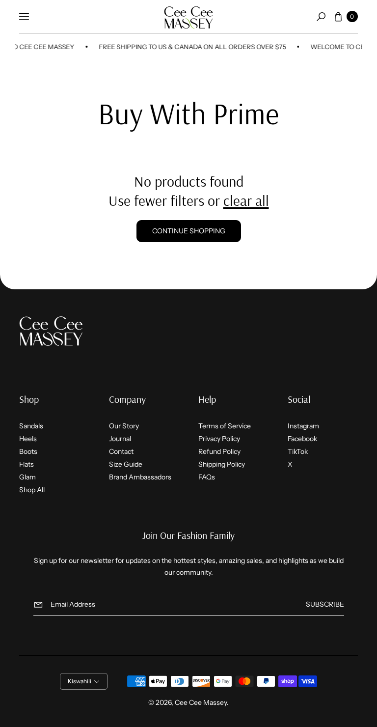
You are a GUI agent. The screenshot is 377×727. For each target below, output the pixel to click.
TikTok (298, 451)
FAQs (206, 477)
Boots (28, 451)
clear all (246, 200)
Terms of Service (224, 425)
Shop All (32, 489)
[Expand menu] (24, 17)
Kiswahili (79, 681)
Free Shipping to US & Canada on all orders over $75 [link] (189, 47)
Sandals (31, 425)
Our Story (124, 425)
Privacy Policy (219, 438)
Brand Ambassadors (140, 477)
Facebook (302, 438)
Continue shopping (188, 230)
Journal (120, 438)
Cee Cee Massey (201, 702)
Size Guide (125, 464)
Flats (26, 464)
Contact (121, 451)
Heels (28, 438)
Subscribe (325, 604)
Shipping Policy (221, 464)
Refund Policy (219, 451)
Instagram (303, 425)
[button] (321, 17)
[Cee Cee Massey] (188, 16)
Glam (27, 477)
